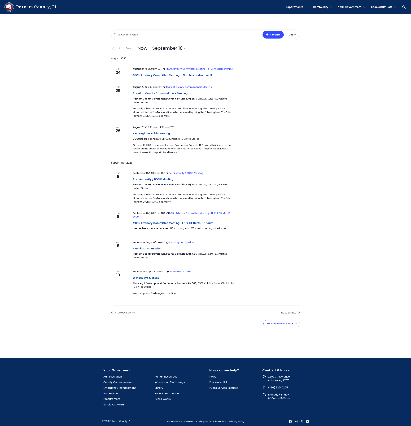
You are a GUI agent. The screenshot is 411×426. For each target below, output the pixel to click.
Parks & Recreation (166, 393)
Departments (294, 7)
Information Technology (169, 382)
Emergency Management (119, 388)
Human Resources (165, 376)
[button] (404, 7)
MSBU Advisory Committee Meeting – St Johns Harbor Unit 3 (172, 75)
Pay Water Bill (218, 382)
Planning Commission (147, 248)
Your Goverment (117, 370)
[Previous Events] (113, 48)
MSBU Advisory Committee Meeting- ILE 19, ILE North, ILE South (173, 223)
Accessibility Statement (180, 421)
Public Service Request (223, 388)
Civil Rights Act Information (211, 421)
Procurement (111, 399)
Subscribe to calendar (280, 323)
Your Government (349, 7)
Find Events (273, 34)
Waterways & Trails (146, 278)
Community (320, 7)
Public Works (162, 399)
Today (129, 48)
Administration (112, 376)
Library (158, 388)
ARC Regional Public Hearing (151, 133)
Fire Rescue (110, 393)
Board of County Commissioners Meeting (160, 93)
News (212, 376)
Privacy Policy (236, 421)
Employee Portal (113, 404)
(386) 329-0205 (278, 387)
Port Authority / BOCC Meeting (153, 179)
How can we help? (224, 370)
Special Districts (381, 7)
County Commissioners (118, 382)
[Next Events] (119, 48)
